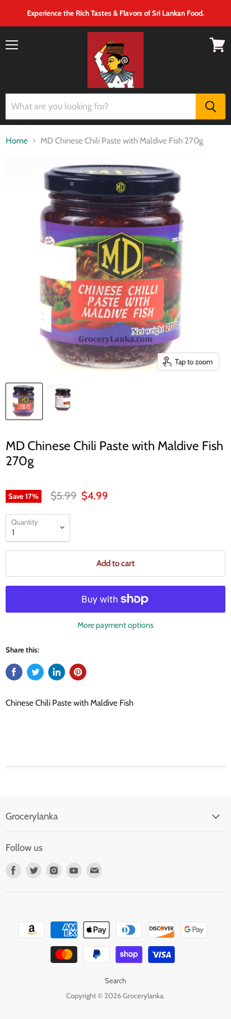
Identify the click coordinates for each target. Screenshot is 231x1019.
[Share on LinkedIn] (56, 672)
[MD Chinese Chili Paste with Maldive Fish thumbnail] (24, 401)
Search (115, 980)
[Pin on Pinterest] (78, 672)
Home (17, 141)
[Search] (210, 106)
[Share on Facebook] (14, 672)
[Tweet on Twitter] (35, 672)
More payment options (115, 624)
